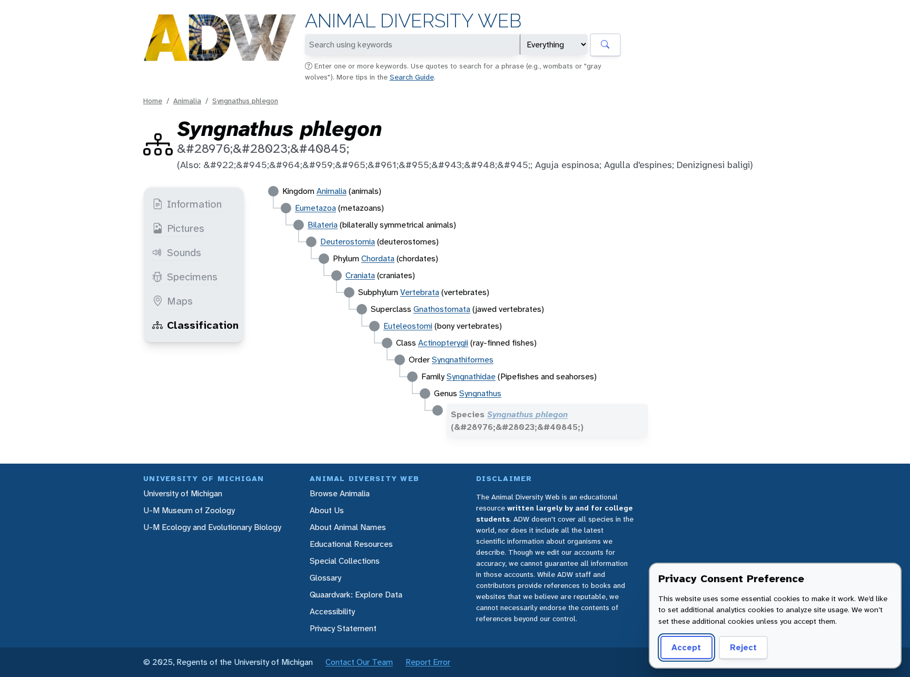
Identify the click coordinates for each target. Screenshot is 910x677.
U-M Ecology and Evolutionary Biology (212, 527)
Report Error (427, 662)
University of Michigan (182, 493)
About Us (327, 510)
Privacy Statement (343, 628)
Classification (203, 325)
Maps (180, 301)
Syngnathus (480, 393)
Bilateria (323, 224)
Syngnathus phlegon (245, 100)
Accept (686, 647)
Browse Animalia (340, 493)
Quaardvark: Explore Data (356, 594)
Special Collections (345, 560)
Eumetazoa (315, 207)
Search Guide (412, 77)
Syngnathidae (471, 376)
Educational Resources (351, 544)
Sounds (184, 252)
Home (152, 100)
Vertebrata (419, 292)
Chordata (377, 258)
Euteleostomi (407, 325)
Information (194, 204)
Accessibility (332, 611)
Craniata (360, 275)
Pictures (185, 228)
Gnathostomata (441, 309)
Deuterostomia (347, 241)
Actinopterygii (443, 342)
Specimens (192, 276)
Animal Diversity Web (413, 21)
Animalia (187, 100)
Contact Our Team (359, 662)
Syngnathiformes (462, 359)
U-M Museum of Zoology (189, 510)
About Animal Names (348, 527)
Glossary (325, 577)
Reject (743, 647)
